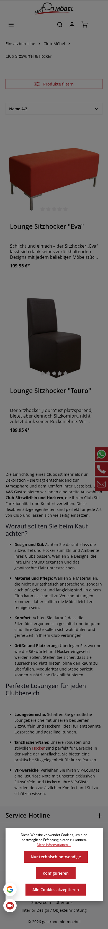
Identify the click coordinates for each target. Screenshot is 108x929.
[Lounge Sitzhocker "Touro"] (54, 333)
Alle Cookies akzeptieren (55, 889)
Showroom (41, 902)
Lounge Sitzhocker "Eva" (47, 226)
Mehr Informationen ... (54, 844)
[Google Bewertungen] (10, 889)
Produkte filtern (58, 84)
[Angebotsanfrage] (96, 24)
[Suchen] (59, 24)
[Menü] (11, 24)
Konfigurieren (56, 873)
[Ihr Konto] (72, 24)
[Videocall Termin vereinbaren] (10, 905)
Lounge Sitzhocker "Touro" (50, 391)
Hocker (38, 748)
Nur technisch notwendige (56, 856)
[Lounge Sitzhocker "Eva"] (54, 169)
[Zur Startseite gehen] (54, 8)
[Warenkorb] (84, 24)
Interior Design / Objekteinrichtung (54, 910)
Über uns (64, 902)
